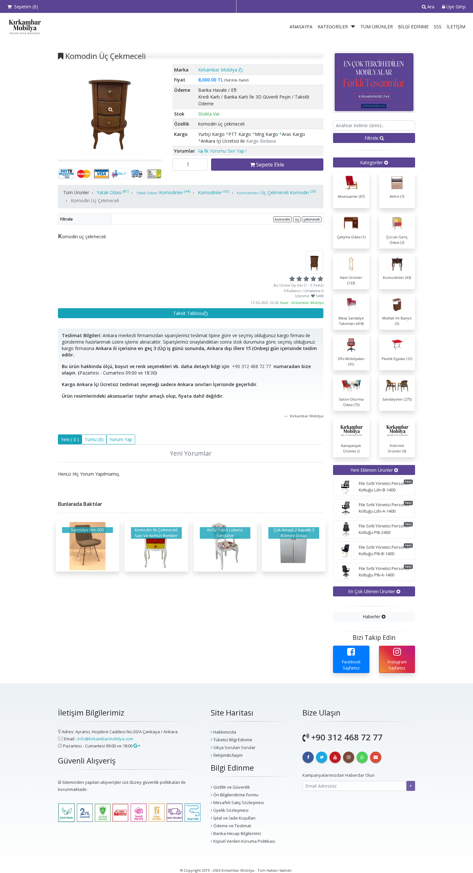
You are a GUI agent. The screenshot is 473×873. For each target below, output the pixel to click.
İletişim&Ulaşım (227, 755)
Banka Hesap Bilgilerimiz (236, 833)
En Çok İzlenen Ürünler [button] (372, 591)
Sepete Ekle (269, 164)
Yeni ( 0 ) (70, 439)
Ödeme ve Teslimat (231, 826)
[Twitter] (321, 757)
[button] (353, 26)
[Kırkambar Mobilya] (23, 26)
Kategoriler (333, 27)
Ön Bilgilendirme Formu (235, 795)
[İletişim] (375, 757)
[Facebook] (308, 757)
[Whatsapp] (362, 757)
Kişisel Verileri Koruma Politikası (243, 841)
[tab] (374, 162)
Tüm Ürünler (376, 27)
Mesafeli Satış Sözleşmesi (238, 802)
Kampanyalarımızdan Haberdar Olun (338, 775)
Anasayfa (301, 27)
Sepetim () (25, 7)
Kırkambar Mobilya (218, 70)
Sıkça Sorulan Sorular (233, 747)
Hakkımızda (224, 732)
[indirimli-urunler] (374, 82)
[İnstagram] (348, 757)
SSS (437, 27)
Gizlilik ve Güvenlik (231, 787)
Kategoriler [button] (372, 162)
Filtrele (372, 138)
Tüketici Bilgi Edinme (232, 740)
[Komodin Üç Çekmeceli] (110, 109)
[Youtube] (335, 757)
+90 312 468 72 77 (251, 366)
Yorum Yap (120, 439)
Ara (430, 7)
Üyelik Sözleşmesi (230, 810)
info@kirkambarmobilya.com (105, 739)
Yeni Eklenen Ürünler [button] (372, 470)
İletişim (456, 27)
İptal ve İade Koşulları (233, 818)
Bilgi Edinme (413, 27)
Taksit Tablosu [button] (188, 313)
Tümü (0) (94, 439)
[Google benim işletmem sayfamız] (136, 746)
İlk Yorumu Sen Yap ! (224, 151)
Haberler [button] (372, 616)
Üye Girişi (455, 7)
